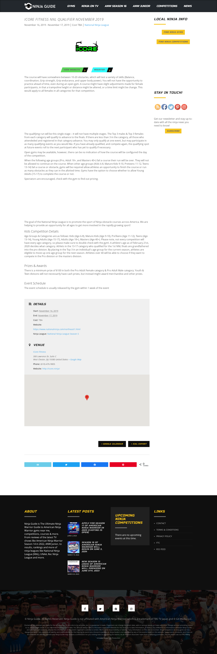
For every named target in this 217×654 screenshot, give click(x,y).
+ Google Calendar (112, 444)
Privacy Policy (164, 536)
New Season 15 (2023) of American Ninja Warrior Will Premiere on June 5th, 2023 (94, 566)
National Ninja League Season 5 (63, 333)
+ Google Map (74, 359)
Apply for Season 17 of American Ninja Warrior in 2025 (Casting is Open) (93, 528)
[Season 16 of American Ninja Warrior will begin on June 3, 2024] (73, 547)
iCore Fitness (39, 351)
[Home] (40, 6)
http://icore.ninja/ (51, 368)
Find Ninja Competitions (173, 42)
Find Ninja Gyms (173, 32)
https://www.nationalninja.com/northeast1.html (56, 329)
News (188, 6)
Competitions (166, 6)
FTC (158, 542)
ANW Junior (141, 6)
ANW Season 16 (115, 6)
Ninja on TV (89, 6)
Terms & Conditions (167, 529)
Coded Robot (103, 638)
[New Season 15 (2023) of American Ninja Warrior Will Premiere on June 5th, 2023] (73, 566)
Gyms (71, 6)
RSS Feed (160, 549)
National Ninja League (97, 25)
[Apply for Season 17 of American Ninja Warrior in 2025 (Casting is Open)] (73, 528)
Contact (161, 523)
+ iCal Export (139, 444)
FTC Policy (186, 634)
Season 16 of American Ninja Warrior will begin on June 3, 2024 (92, 547)
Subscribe (173, 131)
